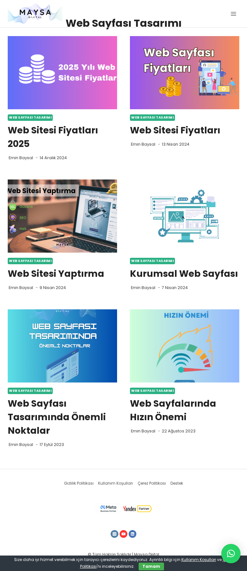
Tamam (151, 566)
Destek (176, 483)
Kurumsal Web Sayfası (184, 273)
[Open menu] (233, 14)
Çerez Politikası (152, 483)
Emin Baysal (21, 157)
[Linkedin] (132, 534)
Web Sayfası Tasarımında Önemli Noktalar (57, 417)
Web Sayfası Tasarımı (30, 117)
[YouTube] (123, 534)
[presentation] (62, 72)
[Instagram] (114, 534)
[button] (231, 553)
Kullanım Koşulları (115, 483)
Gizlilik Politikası (79, 483)
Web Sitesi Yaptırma (56, 273)
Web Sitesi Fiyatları (175, 130)
